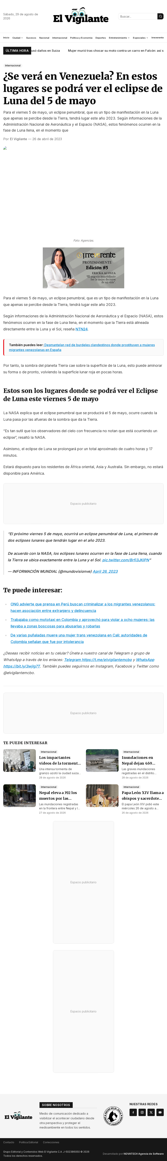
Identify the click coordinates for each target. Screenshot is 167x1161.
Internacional (59, 37)
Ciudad (16, 37)
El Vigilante (18, 139)
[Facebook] (133, 1112)
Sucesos (31, 37)
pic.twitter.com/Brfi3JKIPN (125, 560)
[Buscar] (160, 16)
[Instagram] (142, 1112)
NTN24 (82, 329)
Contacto (8, 1142)
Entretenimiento (118, 37)
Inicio (6, 37)
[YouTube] (160, 1112)
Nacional (44, 37)
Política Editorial (28, 1142)
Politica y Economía (81, 37)
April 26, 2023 (105, 571)
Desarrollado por (133, 1153)
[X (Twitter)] (151, 1112)
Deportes (101, 37)
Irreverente (158, 37)
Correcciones (51, 1142)
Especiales (139, 37)
